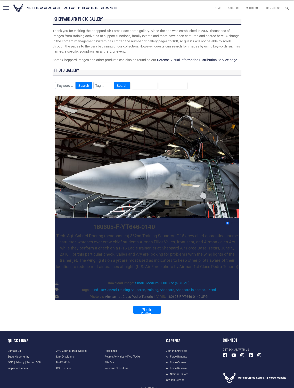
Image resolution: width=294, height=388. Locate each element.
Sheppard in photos (190, 290)
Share (234, 223)
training (152, 290)
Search (83, 85)
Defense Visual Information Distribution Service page (197, 60)
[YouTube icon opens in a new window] (233, 355)
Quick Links (18, 340)
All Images (142, 85)
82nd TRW (98, 290)
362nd (211, 290)
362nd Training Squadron (126, 290)
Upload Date (171, 85)
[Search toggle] (287, 8)
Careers (173, 340)
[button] (5, 8)
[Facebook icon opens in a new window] (225, 355)
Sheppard (167, 290)
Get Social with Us (236, 349)
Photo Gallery (147, 310)
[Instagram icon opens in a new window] (242, 355)
